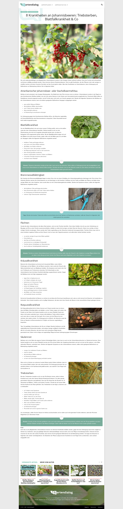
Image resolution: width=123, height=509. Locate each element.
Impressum (100, 507)
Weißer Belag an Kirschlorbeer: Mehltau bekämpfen (28, 481)
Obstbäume (44, 478)
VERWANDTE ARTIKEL (30, 462)
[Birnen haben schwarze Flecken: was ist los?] (95, 471)
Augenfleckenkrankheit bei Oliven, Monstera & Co (61, 481)
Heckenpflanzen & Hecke (28, 478)
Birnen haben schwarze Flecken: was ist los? (95, 481)
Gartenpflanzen (46, 5)
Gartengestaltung (60, 5)
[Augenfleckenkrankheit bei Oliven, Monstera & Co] (61, 471)
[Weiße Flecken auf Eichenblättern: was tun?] (78, 471)
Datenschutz (93, 507)
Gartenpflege (24, 10)
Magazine (87, 507)
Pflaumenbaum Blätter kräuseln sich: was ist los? (44, 481)
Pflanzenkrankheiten (33, 11)
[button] (102, 5)
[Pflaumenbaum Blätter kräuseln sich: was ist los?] (44, 471)
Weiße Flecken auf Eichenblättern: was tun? (78, 481)
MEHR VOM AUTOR (47, 462)
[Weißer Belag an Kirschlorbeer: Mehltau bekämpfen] (28, 471)
